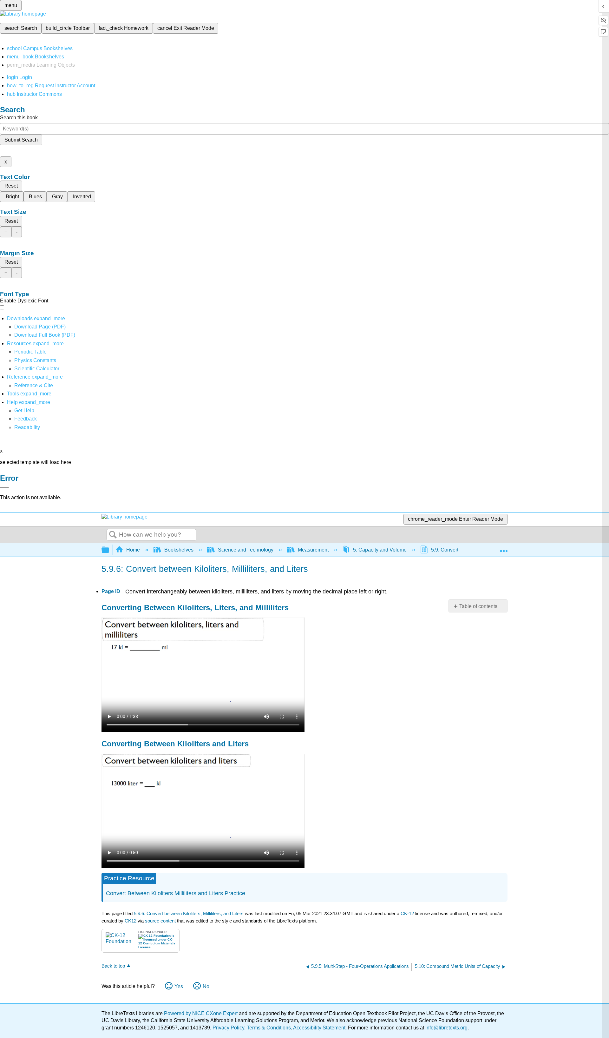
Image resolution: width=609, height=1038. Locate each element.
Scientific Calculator (36, 368)
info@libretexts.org (446, 1027)
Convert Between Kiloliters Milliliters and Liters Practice (175, 893)
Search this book (19, 117)
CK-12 (408, 913)
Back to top (113, 966)
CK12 (130, 920)
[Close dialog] (4, 487)
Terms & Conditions (269, 1027)
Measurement (313, 549)
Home (133, 549)
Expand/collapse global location (504, 548)
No (206, 986)
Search (113, 535)
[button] (25, 418)
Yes (178, 986)
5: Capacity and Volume (380, 549)
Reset (11, 185)
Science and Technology (246, 549)
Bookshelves (179, 549)
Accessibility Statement (319, 1027)
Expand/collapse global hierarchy (109, 550)
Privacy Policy (228, 1027)
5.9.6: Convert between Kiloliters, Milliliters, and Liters (189, 913)
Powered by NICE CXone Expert (201, 1013)
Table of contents (478, 606)
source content (160, 920)
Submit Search (21, 139)
